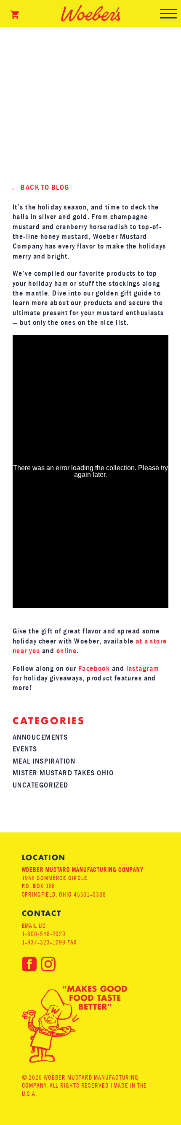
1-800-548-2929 (44, 934)
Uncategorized (41, 785)
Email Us (34, 926)
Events (25, 749)
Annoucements (40, 737)
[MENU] (168, 13)
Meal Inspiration (44, 761)
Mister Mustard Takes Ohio (63, 773)
